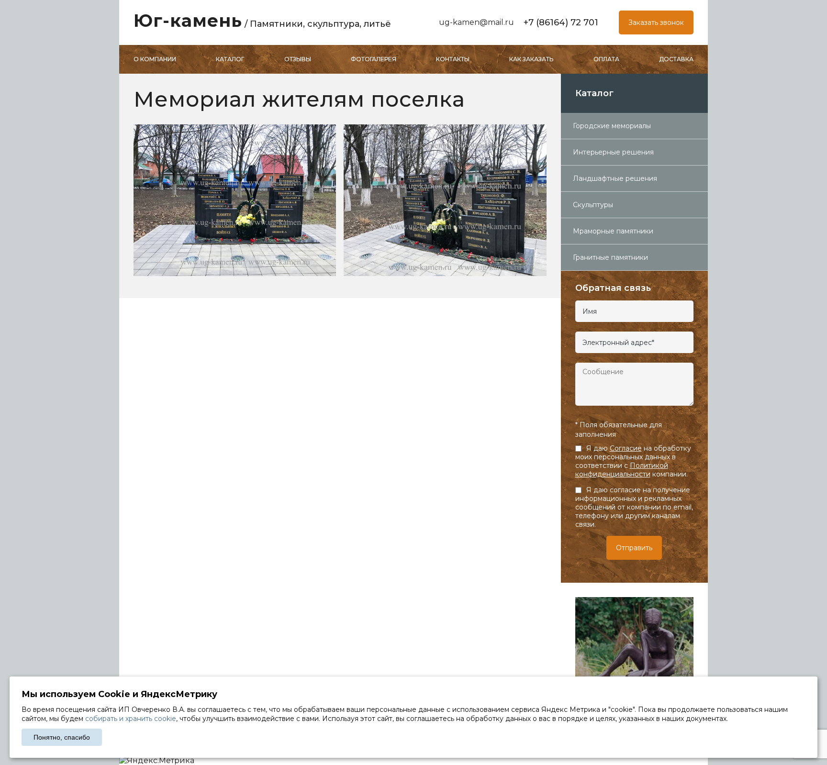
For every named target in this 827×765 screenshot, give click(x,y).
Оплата (606, 59)
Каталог (230, 59)
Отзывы (297, 59)
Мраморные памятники (613, 231)
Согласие (626, 448)
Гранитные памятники (610, 257)
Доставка (676, 59)
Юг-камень (262, 20)
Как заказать (531, 59)
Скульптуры (593, 204)
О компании (155, 59)
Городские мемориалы (612, 126)
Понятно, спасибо (62, 737)
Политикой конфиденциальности (621, 469)
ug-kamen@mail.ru (476, 22)
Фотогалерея (373, 59)
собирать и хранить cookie (130, 718)
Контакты (452, 59)
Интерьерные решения (613, 152)
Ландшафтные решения (615, 178)
